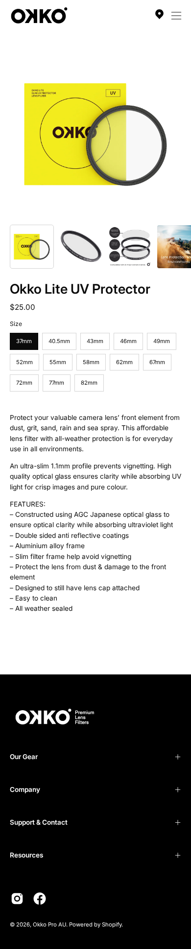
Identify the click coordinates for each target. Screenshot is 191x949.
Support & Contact (39, 822)
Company (25, 789)
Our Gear (24, 757)
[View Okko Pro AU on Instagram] (17, 898)
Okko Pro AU (49, 924)
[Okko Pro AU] (39, 15)
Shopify (111, 924)
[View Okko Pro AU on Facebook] (39, 898)
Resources (26, 855)
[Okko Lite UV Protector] (32, 247)
